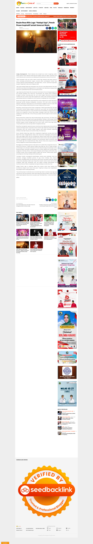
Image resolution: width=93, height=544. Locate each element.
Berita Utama (64, 411)
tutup (48, 526)
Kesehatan (69, 411)
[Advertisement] (36, 63)
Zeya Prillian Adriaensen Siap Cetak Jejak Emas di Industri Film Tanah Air (36, 250)
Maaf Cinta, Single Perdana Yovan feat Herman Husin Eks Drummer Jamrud (36, 238)
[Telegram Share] (52, 28)
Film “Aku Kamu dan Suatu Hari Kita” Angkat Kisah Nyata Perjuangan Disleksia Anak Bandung (22, 251)
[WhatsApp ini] (55, 28)
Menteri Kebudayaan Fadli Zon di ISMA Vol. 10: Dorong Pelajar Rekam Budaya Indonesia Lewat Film (22, 224)
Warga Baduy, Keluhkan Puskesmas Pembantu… (67, 428)
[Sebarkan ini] (47, 28)
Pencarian (56, 3)
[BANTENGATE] (25, 3)
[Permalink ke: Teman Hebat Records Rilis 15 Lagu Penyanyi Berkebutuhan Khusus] (22, 232)
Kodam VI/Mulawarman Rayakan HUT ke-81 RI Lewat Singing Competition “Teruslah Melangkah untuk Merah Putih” (36, 224)
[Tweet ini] (50, 28)
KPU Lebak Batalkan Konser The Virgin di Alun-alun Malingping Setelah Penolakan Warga (25, 205)
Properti (69, 431)
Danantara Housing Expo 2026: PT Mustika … (68, 434)
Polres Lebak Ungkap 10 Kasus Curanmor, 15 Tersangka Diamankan (41, 16)
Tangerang (73, 431)
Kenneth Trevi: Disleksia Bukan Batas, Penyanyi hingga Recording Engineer (50, 238)
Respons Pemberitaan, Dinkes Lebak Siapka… (68, 414)
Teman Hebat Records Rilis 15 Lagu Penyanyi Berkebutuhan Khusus (22, 238)
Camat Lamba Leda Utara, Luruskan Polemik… (67, 419)
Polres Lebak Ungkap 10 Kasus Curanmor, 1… (68, 423)
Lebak (72, 411)
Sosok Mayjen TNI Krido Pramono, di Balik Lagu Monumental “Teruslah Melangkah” (49, 224)
